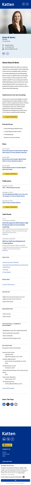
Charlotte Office (9, 45)
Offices (4, 452)
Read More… (5, 234)
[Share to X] (8, 404)
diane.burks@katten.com (11, 49)
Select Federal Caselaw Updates (11, 202)
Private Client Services (9, 284)
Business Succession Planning (10, 262)
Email (3, 456)
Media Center (6, 454)
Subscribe (8, 445)
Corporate (5, 269)
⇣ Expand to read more (10, 117)
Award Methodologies (8, 388)
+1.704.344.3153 (9, 47)
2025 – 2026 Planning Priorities (11, 187)
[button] (4, 404)
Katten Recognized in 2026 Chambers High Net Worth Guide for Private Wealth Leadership (15, 225)
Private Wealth (6, 41)
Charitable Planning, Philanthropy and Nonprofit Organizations (15, 266)
